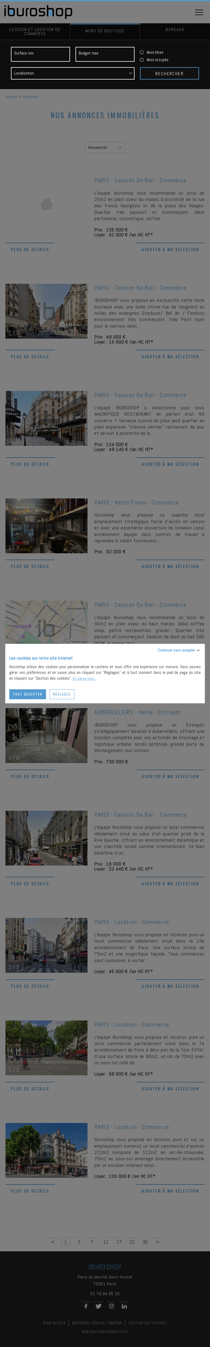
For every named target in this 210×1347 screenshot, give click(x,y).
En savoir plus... (85, 678)
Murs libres (155, 52)
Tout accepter (27, 694)
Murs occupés (157, 59)
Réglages (62, 694)
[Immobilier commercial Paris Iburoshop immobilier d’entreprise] (38, 18)
